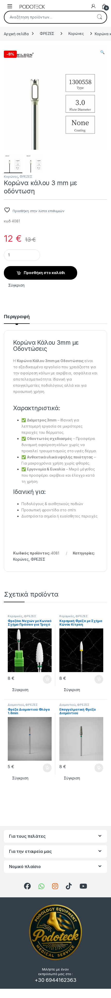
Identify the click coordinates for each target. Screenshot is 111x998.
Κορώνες (76, 33)
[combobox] (48, 17)
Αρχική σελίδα (16, 33)
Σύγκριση (16, 285)
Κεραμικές (15, 616)
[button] (102, 52)
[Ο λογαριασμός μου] (93, 6)
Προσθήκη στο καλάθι (44, 272)
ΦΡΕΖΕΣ (47, 33)
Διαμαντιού (16, 705)
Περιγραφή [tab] (17, 316)
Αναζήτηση (99, 17)
